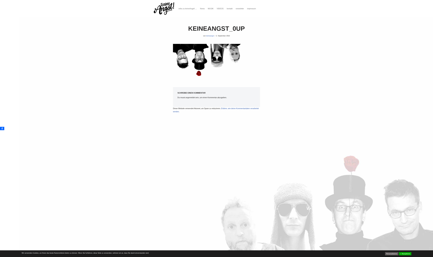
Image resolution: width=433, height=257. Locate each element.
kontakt (230, 9)
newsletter (240, 9)
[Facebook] (2, 128)
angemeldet (190, 97)
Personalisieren (391, 254)
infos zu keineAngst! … (187, 9)
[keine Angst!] (164, 8)
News (202, 9)
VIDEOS (220, 9)
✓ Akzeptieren (405, 254)
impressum (251, 9)
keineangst (210, 36)
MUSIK (211, 9)
